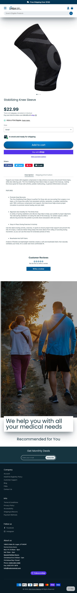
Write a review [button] (38, 269)
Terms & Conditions (11, 502)
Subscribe (50, 457)
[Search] (71, 13)
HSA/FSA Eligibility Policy (13, 477)
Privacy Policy (9, 505)
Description (29, 175)
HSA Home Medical (35, 589)
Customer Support (10, 480)
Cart (72, 8)
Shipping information (44, 175)
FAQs (6, 486)
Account (68, 8)
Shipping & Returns (11, 512)
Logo (15, 8)
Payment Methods (10, 515)
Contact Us (8, 489)
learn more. (26, 120)
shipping (14, 113)
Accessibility (8, 509)
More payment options (38, 156)
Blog (5, 483)
